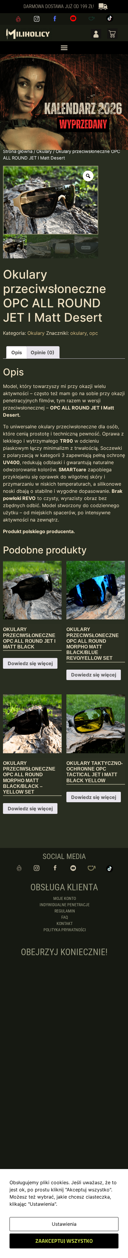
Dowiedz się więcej (30, 663)
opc (93, 333)
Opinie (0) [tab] (42, 352)
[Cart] (112, 33)
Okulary (44, 151)
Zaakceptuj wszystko (64, 1241)
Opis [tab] (16, 352)
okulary (78, 333)
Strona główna (17, 151)
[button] (64, 47)
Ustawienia (64, 1224)
